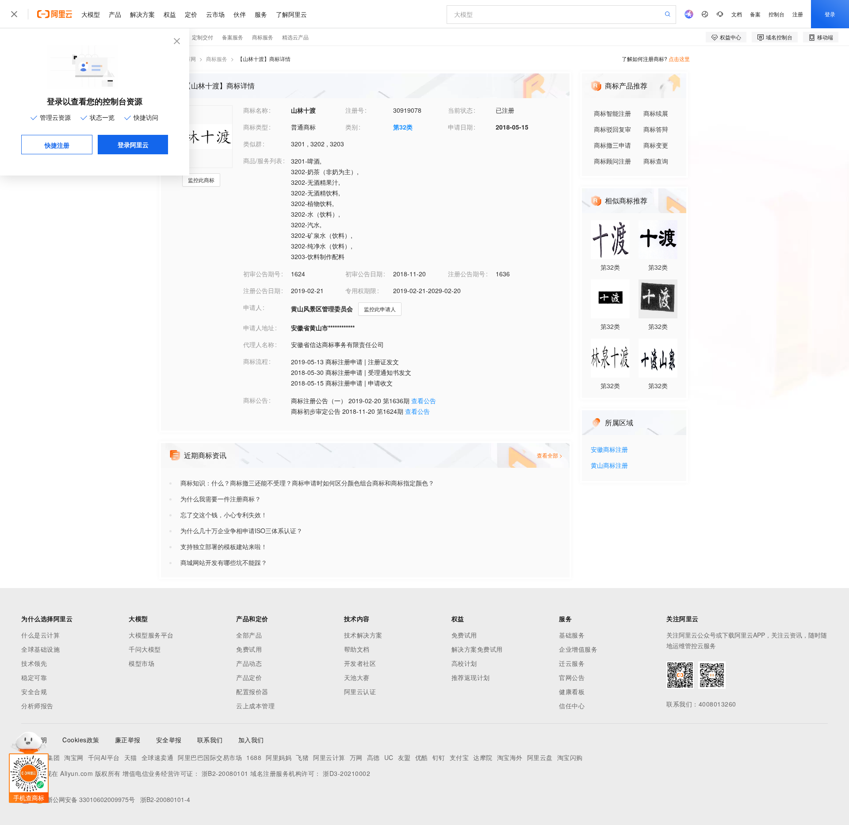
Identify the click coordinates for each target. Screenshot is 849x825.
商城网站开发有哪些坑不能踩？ (223, 562)
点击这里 (679, 58)
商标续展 (655, 113)
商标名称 (255, 110)
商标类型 (255, 126)
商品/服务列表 (262, 160)
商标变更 (655, 145)
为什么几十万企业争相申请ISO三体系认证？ (241, 530)
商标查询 (655, 161)
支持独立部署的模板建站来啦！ (223, 546)
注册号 (354, 110)
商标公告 (255, 400)
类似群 (252, 143)
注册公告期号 (466, 273)
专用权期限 (360, 290)
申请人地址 (258, 327)
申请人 (252, 307)
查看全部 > (549, 455)
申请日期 (460, 126)
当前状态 (460, 110)
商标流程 (255, 361)
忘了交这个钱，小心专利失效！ (223, 514)
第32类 (403, 126)
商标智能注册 (612, 113)
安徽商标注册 (609, 450)
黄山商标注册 (609, 465)
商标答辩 (655, 129)
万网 (190, 58)
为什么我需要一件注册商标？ (220, 498)
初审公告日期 (363, 273)
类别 (351, 126)
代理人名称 (258, 344)
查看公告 (423, 400)
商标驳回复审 (612, 129)
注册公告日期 (261, 290)
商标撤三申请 (612, 145)
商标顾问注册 (612, 161)
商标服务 (216, 58)
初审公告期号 (261, 273)
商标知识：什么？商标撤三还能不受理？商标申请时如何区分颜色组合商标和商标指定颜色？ (307, 482)
